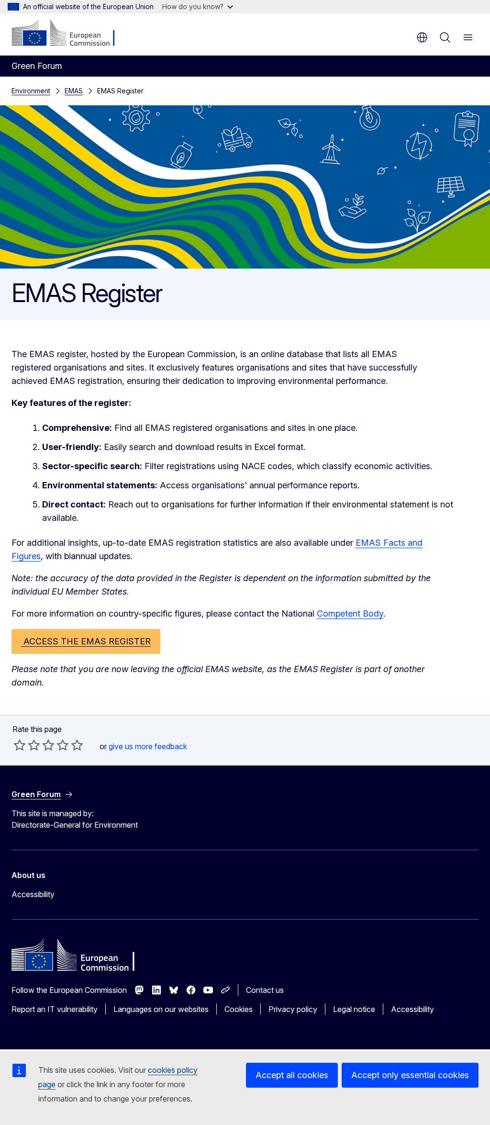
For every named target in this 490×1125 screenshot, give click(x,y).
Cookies (238, 1009)
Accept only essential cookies (410, 1075)
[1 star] (19, 745)
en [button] (422, 37)
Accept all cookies (292, 1075)
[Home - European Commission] (69, 33)
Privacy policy (292, 1009)
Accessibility (33, 894)
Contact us (265, 990)
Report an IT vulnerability (54, 1009)
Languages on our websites (161, 1009)
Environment (30, 91)
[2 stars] (26, 745)
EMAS (74, 91)
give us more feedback (148, 746)
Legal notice (354, 1009)
